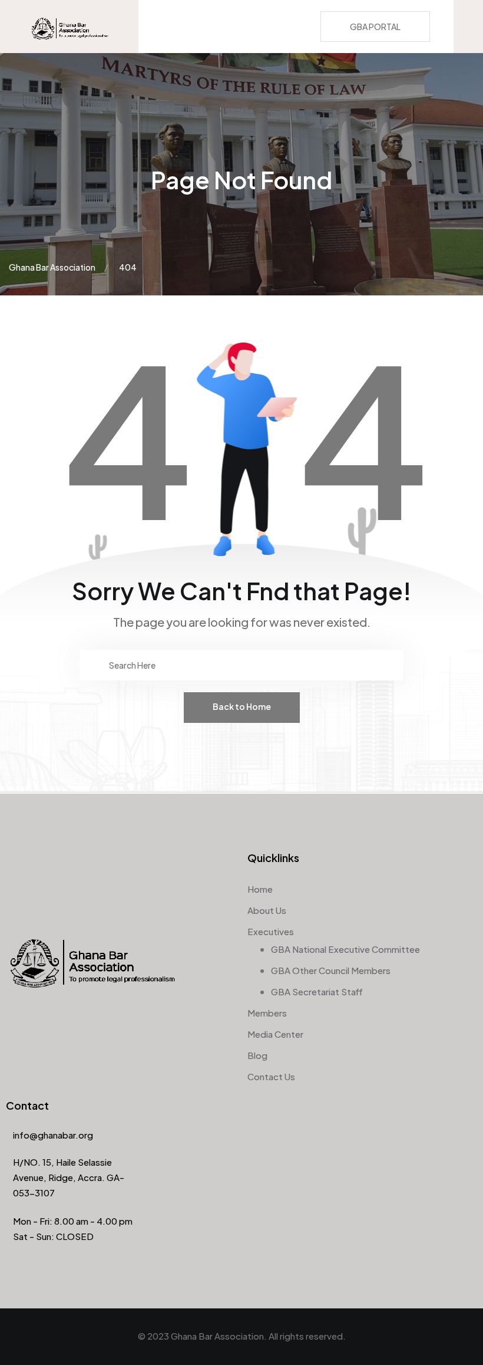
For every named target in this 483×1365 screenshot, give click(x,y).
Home (260, 888)
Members (267, 1012)
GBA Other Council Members (331, 970)
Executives (270, 931)
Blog (257, 1055)
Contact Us (271, 1076)
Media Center (275, 1034)
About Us (266, 910)
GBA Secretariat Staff (317, 991)
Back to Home (242, 706)
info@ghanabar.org (53, 1134)
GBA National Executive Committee (345, 949)
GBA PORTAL (375, 26)
